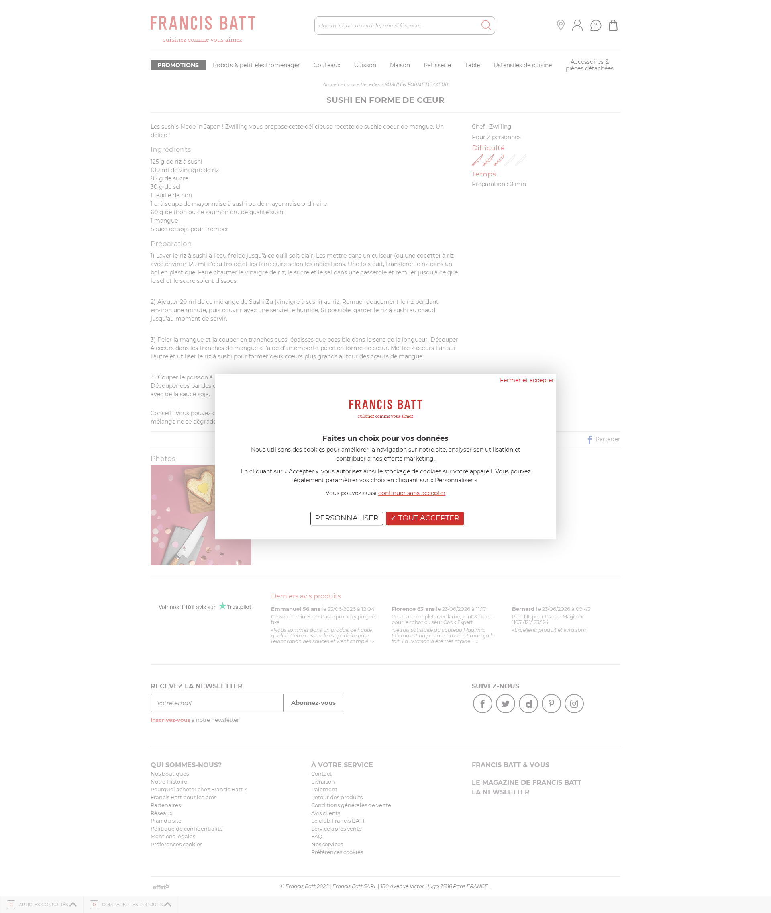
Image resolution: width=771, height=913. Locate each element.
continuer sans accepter (412, 493)
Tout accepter (427, 518)
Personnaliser (347, 518)
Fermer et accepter (527, 380)
